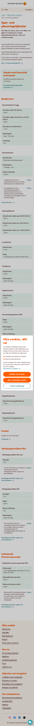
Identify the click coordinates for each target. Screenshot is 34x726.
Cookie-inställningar (17, 386)
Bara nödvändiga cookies (17, 380)
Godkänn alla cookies (17, 374)
